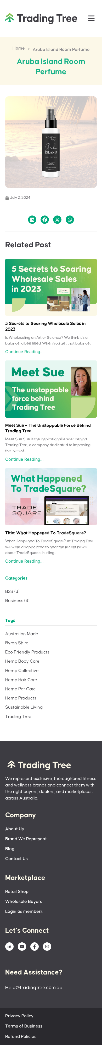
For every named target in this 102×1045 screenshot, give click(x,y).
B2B (12, 591)
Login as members (24, 911)
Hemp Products (20, 698)
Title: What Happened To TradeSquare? (45, 533)
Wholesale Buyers (23, 902)
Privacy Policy (19, 1016)
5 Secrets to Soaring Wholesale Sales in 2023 (45, 327)
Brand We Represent (26, 839)
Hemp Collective (22, 671)
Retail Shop (17, 892)
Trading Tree (18, 717)
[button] (91, 18)
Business (17, 601)
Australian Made (21, 634)
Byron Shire (17, 643)
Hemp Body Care (22, 661)
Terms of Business (23, 1026)
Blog (9, 849)
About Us (14, 829)
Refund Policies (20, 1037)
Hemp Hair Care (21, 680)
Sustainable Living (24, 707)
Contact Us (16, 859)
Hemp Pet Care (20, 689)
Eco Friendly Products (27, 652)
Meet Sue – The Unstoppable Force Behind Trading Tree (48, 428)
